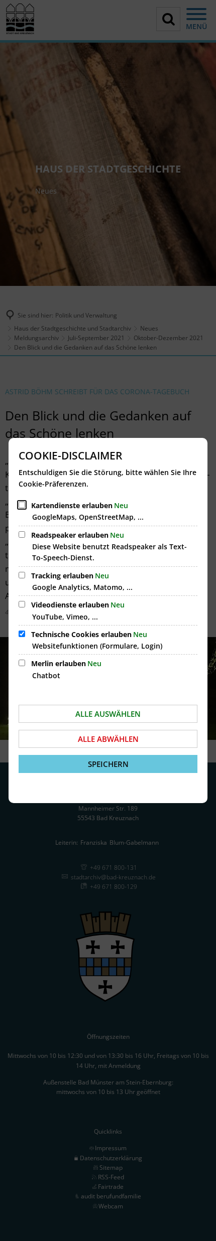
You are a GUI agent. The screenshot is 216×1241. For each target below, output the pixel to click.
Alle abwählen (108, 739)
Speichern (108, 764)
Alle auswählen (108, 714)
